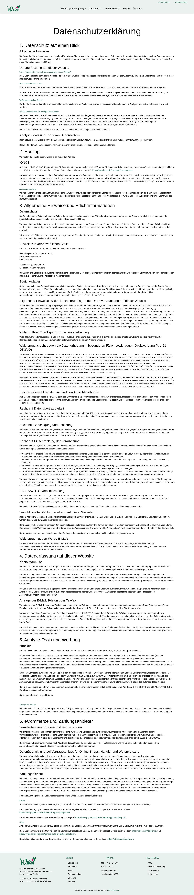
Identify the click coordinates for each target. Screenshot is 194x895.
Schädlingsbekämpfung (72, 8)
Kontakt (127, 8)
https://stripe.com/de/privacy (144, 831)
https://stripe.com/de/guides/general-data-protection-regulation (47, 834)
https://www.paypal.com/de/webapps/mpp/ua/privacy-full (100, 817)
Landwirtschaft (111, 8)
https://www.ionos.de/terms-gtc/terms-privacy (112, 170)
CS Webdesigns (113, 890)
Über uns (137, 8)
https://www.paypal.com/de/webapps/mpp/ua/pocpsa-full (44, 812)
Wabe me (180, 8)
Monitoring (94, 8)
